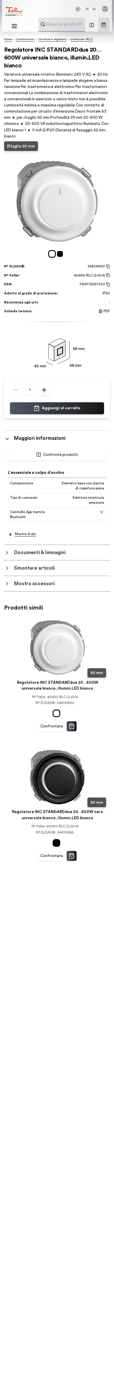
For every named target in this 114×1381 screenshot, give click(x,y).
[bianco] (53, 254)
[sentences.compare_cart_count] (91, 25)
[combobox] (76, 24)
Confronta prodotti (60, 455)
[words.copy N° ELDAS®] (107, 266)
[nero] (61, 254)
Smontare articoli (34, 568)
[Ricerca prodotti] (42, 24)
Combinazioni (25, 39)
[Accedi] (105, 9)
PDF (106, 311)
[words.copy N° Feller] (107, 275)
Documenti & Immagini (39, 552)
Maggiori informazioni (39, 438)
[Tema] (78, 9)
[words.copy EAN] (107, 284)
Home (8, 39)
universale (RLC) (81, 39)
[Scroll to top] (99, 1366)
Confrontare (51, 726)
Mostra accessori (34, 583)
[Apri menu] (14, 26)
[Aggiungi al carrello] (72, 726)
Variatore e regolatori (53, 39)
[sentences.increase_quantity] (44, 390)
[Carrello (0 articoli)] (103, 24)
